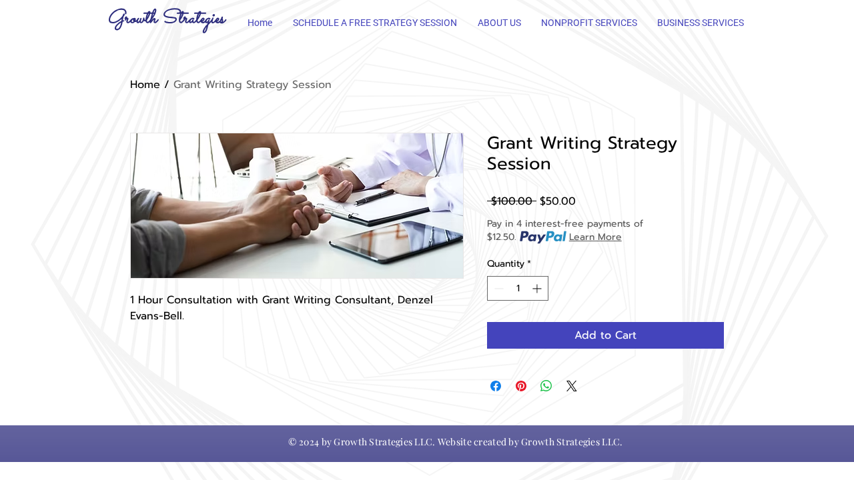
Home (145, 85)
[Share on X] (572, 386)
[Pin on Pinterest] (521, 386)
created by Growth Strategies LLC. (548, 441)
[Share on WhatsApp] (546, 386)
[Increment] (538, 288)
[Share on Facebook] (496, 386)
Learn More (595, 237)
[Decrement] (497, 288)
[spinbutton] (518, 288)
